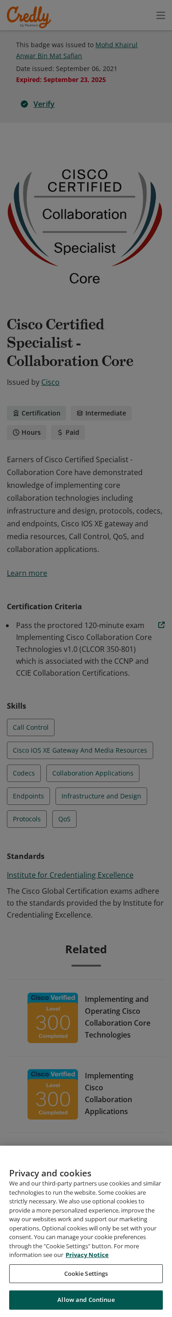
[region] (86, 1231)
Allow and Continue (85, 1299)
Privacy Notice (87, 1255)
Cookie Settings (86, 1273)
